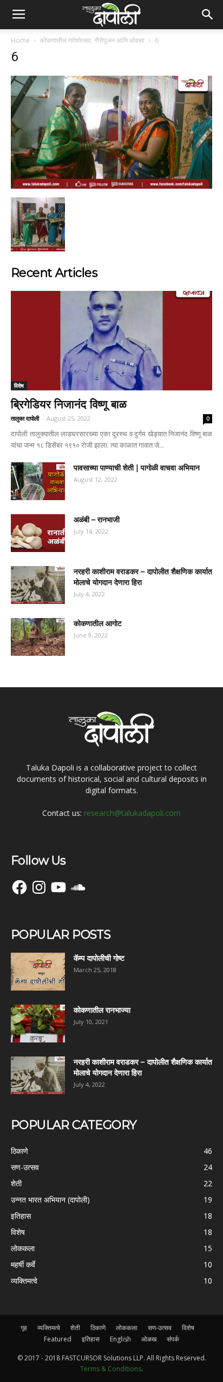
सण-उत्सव (160, 1327)
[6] (111, 186)
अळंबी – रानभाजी (97, 519)
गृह (24, 1327)
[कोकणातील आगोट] (38, 637)
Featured (57, 1339)
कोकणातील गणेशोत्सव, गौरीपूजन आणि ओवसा (92, 40)
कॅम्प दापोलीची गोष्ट (99, 958)
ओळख (148, 1339)
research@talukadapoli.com (132, 813)
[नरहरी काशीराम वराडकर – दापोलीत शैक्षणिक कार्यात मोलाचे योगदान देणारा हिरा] (38, 585)
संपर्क (173, 1339)
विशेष (19, 385)
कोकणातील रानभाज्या (102, 1010)
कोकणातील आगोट (98, 623)
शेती (75, 1327)
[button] (208, 14)
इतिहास (91, 1339)
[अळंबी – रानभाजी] (38, 533)
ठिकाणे (98, 1327)
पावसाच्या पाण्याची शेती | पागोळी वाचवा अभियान (137, 468)
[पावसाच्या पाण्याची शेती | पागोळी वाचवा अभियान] (38, 481)
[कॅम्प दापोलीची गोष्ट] (38, 972)
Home (20, 40)
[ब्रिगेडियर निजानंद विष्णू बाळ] (111, 340)
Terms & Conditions (110, 1368)
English (120, 1339)
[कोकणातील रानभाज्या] (38, 1023)
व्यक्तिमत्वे (48, 1327)
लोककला (126, 1327)
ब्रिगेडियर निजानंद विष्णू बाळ (69, 404)
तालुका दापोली (25, 418)
